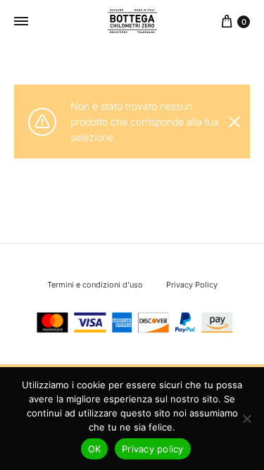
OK (94, 448)
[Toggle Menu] (21, 21)
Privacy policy (153, 448)
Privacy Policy (192, 285)
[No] (246, 419)
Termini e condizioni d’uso (95, 285)
